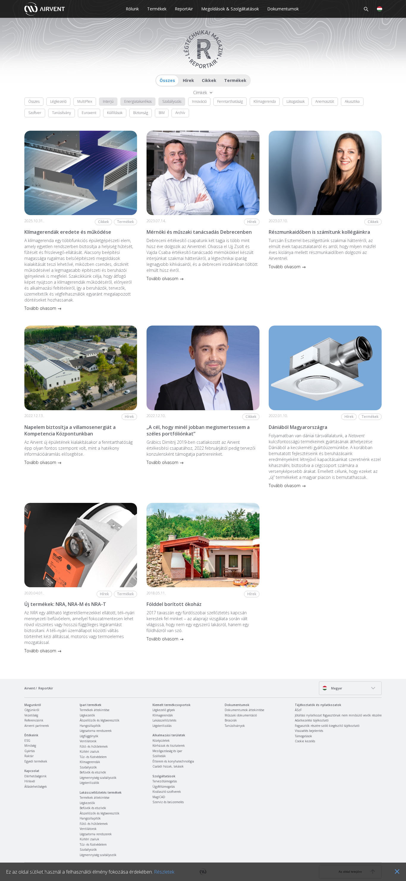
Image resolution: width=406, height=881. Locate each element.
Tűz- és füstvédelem (93, 757)
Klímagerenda (265, 101)
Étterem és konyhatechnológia (173, 761)
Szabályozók (88, 767)
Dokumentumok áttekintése (244, 710)
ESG (27, 740)
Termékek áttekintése (94, 710)
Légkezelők (87, 715)
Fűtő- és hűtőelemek (94, 746)
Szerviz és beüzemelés (168, 802)
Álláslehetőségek (35, 786)
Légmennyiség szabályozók (98, 778)
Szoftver (34, 112)
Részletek (164, 872)
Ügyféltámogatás (163, 786)
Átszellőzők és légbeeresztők (99, 720)
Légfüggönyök (89, 736)
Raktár (29, 756)
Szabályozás (171, 101)
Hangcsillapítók (90, 726)
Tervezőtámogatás (164, 781)
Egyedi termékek (35, 761)
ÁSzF (298, 710)
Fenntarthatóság (230, 101)
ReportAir (184, 9)
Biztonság (140, 112)
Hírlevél (29, 781)
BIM (162, 112)
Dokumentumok (283, 9)
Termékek (156, 9)
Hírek (188, 80)
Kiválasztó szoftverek (166, 792)
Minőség (30, 745)
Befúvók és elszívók (93, 772)
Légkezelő (58, 101)
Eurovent (89, 112)
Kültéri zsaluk (89, 751)
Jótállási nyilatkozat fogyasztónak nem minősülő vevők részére (338, 715)
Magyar (336, 688)
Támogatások (303, 736)
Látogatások (296, 101)
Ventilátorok (88, 741)
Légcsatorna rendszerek (96, 731)
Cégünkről (31, 710)
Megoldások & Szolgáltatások (230, 9)
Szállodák (159, 756)
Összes (167, 80)
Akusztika (352, 101)
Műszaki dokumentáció (241, 715)
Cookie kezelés (305, 741)
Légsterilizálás (161, 726)
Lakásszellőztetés (164, 720)
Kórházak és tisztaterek (168, 745)
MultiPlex (84, 101)
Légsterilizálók (89, 783)
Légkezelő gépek (163, 710)
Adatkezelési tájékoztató (311, 720)
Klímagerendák (90, 762)
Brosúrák (231, 720)
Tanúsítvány (61, 112)
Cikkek (209, 80)
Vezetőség (31, 715)
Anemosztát (324, 101)
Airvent (29, 688)
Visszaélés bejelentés (309, 731)
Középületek (161, 740)
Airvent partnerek (36, 726)
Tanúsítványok (235, 726)
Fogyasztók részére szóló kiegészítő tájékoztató (327, 726)
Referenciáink (33, 720)
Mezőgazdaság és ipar (167, 751)
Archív (180, 112)
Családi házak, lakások (168, 766)
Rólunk (132, 9)
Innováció (199, 101)
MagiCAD (158, 797)
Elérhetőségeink (35, 776)
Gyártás (29, 751)
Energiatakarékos (138, 101)
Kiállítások (114, 112)
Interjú (108, 101)
